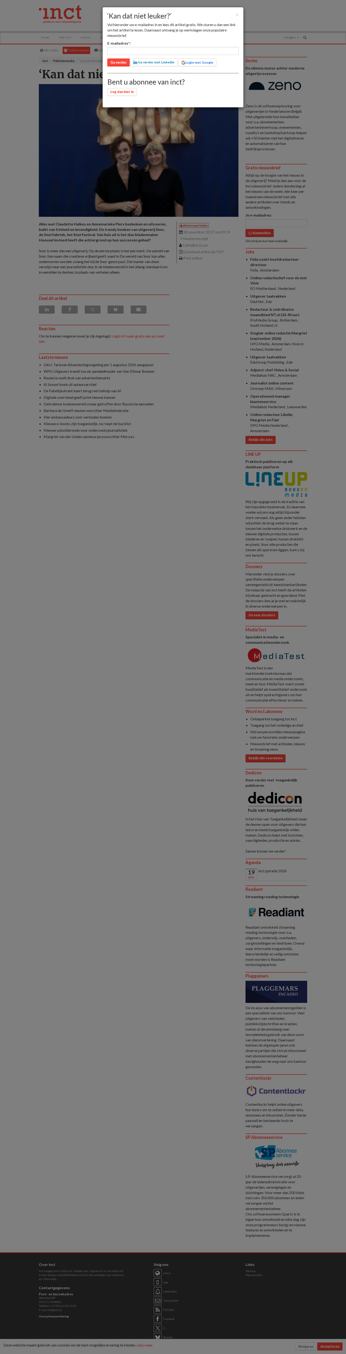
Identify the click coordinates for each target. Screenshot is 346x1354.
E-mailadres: (119, 43)
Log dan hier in (122, 92)
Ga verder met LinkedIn (155, 62)
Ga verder (118, 62)
